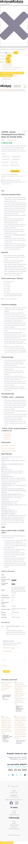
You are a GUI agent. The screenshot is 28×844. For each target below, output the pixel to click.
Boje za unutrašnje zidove (18, 89)
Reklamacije (14, 827)
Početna (2, 89)
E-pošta (5, 665)
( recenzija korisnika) (11, 140)
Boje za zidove (8, 89)
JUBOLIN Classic (8, 435)
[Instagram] (16, 803)
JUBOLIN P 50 (7, 439)
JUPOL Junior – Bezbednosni (7, 448)
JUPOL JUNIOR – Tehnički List (8, 445)
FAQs (14, 821)
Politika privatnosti (14, 825)
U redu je (4, 73)
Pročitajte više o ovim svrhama (9, 69)
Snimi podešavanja (6, 75)
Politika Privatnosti (7, 77)
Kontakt (14, 812)
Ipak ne (12, 73)
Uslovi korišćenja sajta (14, 828)
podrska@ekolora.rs (18, 799)
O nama (14, 811)
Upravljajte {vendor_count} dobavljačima (12, 67)
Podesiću (20, 73)
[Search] (20, 86)
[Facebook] (11, 803)
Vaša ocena (6, 647)
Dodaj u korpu (15, 171)
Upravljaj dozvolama (6, 842)
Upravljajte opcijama (7, 64)
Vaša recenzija (7, 651)
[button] (14, 26)
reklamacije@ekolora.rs (14, 797)
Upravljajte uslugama (7, 65)
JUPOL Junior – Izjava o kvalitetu (8, 450)
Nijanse (3, 153)
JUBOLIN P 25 (7, 437)
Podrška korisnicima (14, 814)
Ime (4, 660)
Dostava (14, 823)
